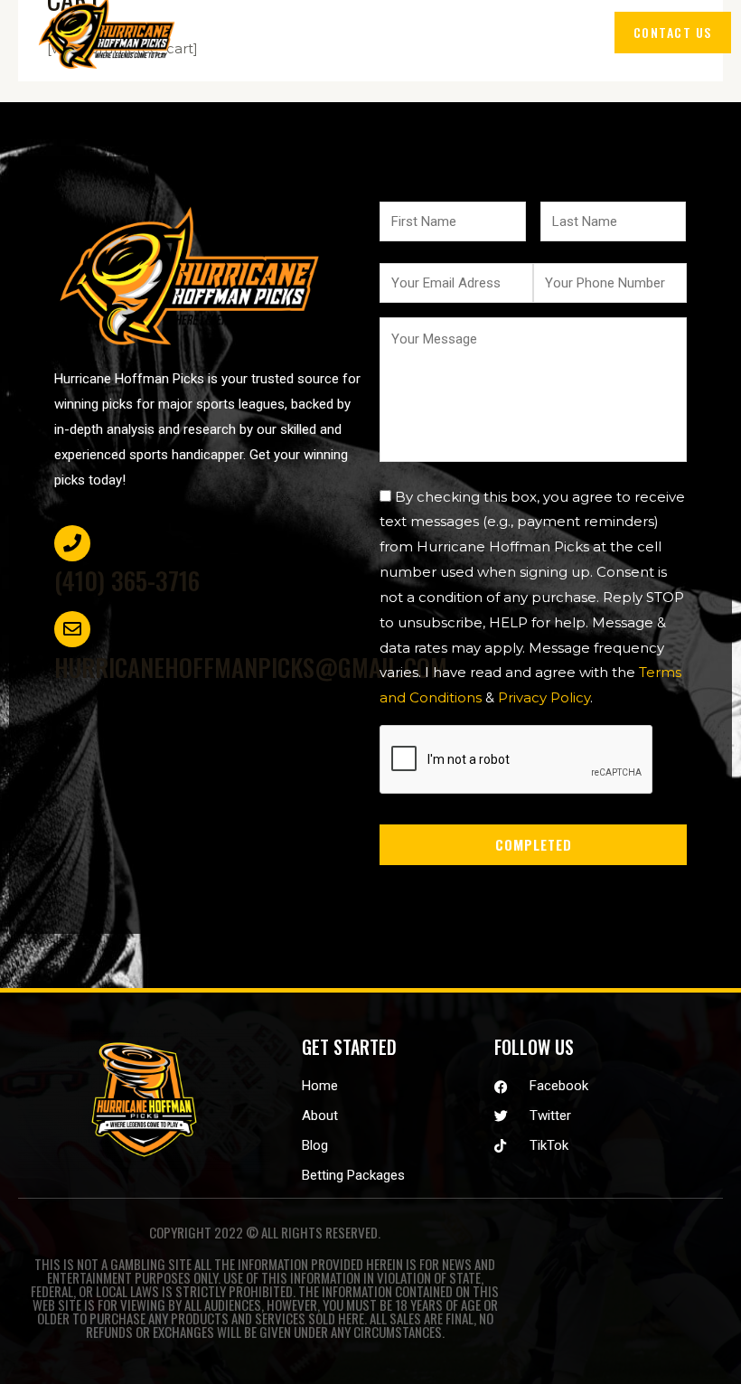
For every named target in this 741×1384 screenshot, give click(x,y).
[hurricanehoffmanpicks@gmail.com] (72, 629)
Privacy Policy (544, 697)
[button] (562, 32)
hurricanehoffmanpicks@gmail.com (250, 667)
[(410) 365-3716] (72, 543)
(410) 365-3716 (127, 580)
